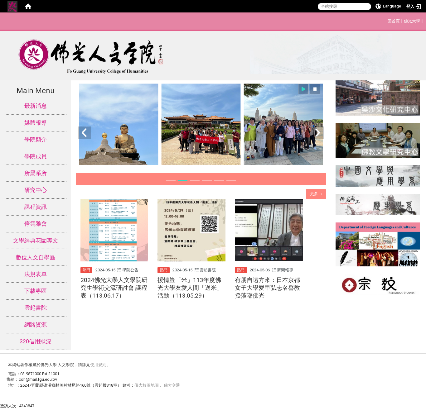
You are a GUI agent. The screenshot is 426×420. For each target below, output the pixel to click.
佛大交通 (172, 385)
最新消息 (35, 106)
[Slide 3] (195, 180)
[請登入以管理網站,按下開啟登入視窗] (12, 6)
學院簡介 (35, 139)
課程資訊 (35, 207)
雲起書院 (35, 308)
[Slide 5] (219, 180)
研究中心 (35, 190)
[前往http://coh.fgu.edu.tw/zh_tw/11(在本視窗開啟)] (378, 140)
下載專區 (35, 291)
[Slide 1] (171, 180)
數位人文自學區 (35, 257)
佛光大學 (412, 21)
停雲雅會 (35, 224)
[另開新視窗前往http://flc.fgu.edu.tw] (378, 244)
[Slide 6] (231, 180)
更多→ (316, 193)
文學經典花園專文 (35, 240)
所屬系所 (35, 173)
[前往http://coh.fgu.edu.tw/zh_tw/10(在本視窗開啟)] (378, 98)
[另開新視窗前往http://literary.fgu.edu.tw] (378, 176)
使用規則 (98, 364)
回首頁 (394, 21)
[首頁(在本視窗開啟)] (28, 6)
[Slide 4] (207, 180)
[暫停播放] (315, 89)
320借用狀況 (35, 341)
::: (384, 20)
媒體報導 (35, 123)
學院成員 (35, 156)
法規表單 (35, 274)
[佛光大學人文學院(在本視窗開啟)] (196, 54)
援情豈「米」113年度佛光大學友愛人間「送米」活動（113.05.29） (190, 287)
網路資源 (35, 325)
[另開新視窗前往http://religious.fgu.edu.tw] (378, 284)
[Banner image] (201, 124)
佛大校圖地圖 (147, 385)
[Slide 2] (183, 180)
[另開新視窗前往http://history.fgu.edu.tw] (378, 204)
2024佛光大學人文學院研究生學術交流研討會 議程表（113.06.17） (114, 287)
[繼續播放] (303, 89)
